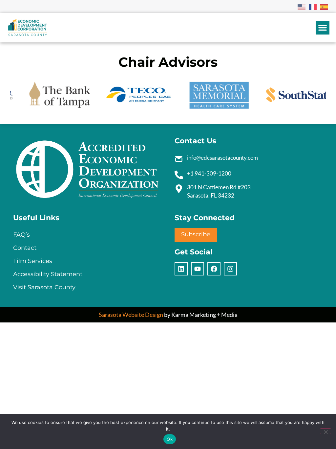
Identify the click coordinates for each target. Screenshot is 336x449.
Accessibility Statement (47, 274)
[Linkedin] (181, 268)
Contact (24, 247)
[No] (325, 431)
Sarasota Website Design (131, 314)
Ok (170, 439)
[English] (302, 6)
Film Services (32, 261)
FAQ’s (21, 234)
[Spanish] (324, 6)
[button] (322, 28)
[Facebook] (213, 268)
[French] (313, 6)
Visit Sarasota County (44, 287)
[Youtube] (197, 268)
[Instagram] (230, 268)
